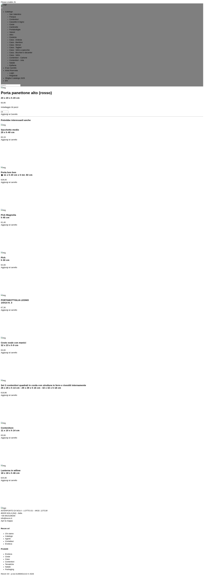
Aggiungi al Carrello (9, 114)
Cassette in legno (16, 22)
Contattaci (9, 541)
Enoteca (8, 544)
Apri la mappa (7, 521)
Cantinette (13, 27)
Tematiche (9, 564)
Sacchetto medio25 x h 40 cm (10, 131)
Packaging (9, 569)
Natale (12, 63)
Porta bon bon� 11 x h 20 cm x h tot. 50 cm (16, 173)
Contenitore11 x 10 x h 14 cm (10, 429)
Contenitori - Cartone (18, 58)
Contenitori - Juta (16, 60)
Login (11, 73)
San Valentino (15, 14)
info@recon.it (6, 518)
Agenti (8, 539)
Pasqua (12, 17)
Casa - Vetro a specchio (19, 50)
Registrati (13, 76)
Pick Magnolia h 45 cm (8, 216)
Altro (11, 35)
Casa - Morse (15, 45)
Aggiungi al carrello (9, 140)
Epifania (12, 65)
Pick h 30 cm (5, 258)
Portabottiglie (15, 30)
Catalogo (9, 536)
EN (6, 81)
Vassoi (12, 32)
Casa (7, 559)
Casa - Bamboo (16, 42)
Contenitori (14, 19)
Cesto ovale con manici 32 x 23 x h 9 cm (13, 343)
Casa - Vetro (14, 55)
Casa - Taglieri (15, 47)
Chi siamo (9, 534)
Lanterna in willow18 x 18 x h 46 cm (10, 471)
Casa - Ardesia (15, 40)
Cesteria (12, 37)
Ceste (11, 24)
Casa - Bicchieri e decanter (20, 53)
